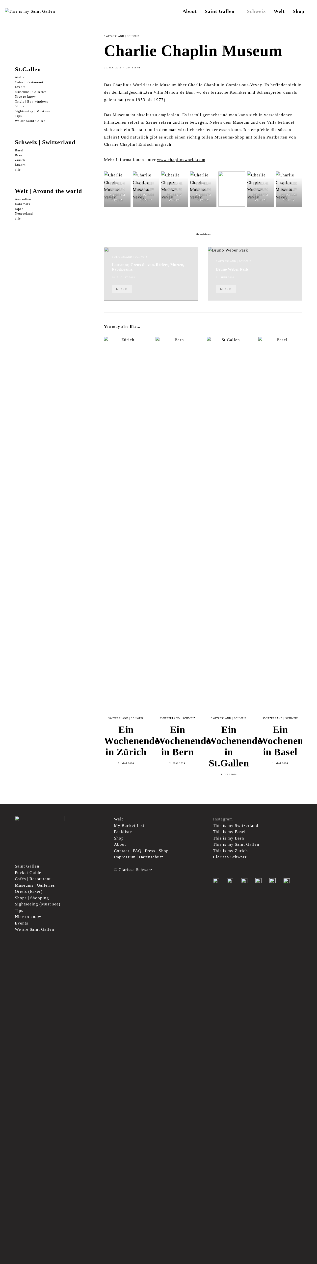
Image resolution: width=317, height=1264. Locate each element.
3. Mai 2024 (126, 763)
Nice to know (25, 97)
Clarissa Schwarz (203, 234)
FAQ (137, 850)
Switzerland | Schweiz (121, 36)
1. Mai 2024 (229, 774)
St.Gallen (28, 69)
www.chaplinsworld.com (181, 159)
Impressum (124, 857)
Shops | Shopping (32, 898)
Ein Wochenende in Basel (286, 741)
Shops (19, 106)
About (190, 11)
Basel (19, 150)
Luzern (20, 165)
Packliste (123, 831)
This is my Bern (228, 838)
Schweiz (256, 11)
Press (150, 850)
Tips (18, 116)
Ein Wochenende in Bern (183, 741)
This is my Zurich (230, 850)
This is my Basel (229, 831)
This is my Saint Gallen (236, 844)
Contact (121, 850)
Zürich (20, 160)
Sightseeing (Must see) (37, 904)
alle (18, 169)
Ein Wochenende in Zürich (131, 741)
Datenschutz (151, 857)
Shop (298, 11)
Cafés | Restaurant (29, 82)
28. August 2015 (123, 277)
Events (20, 87)
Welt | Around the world (48, 191)
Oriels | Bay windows (31, 101)
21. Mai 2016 (112, 67)
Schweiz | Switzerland (45, 142)
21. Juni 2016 (225, 277)
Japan (19, 209)
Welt (279, 11)
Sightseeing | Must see (32, 111)
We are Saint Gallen (30, 121)
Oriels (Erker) (29, 891)
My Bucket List (129, 825)
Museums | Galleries (31, 92)
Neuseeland (24, 214)
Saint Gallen (220, 11)
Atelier (20, 77)
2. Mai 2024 (177, 763)
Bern (18, 155)
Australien (23, 199)
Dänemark (22, 204)
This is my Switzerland (235, 825)
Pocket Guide (28, 872)
